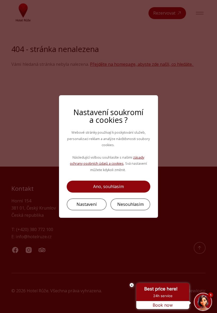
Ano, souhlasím (108, 186)
